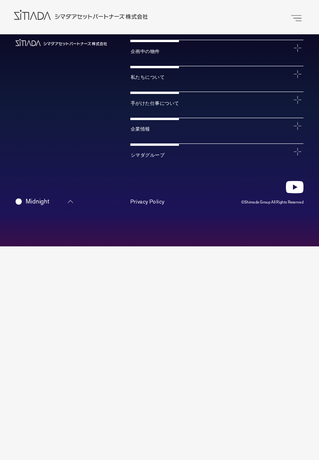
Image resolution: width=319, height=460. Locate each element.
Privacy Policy (147, 201)
